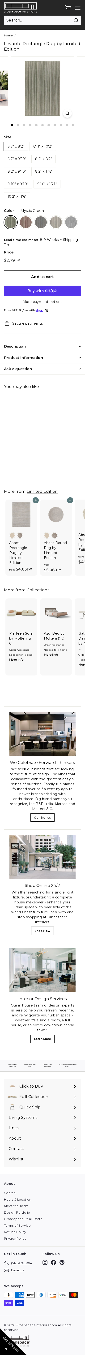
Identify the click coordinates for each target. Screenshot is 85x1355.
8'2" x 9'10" (17, 171)
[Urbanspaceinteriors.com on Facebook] (53, 1262)
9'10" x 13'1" (47, 184)
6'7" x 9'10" (17, 159)
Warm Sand (56, 222)
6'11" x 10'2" (42, 146)
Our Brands (44, 819)
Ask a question (18, 368)
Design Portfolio (17, 1212)
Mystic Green (10, 222)
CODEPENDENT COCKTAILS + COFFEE (68, 1065)
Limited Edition (42, 491)
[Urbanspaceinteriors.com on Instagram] (44, 1262)
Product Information (23, 357)
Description (15, 346)
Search (10, 1193)
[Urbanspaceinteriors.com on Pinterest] (62, 1262)
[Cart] (67, 8)
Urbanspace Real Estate (23, 1219)
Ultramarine (40, 222)
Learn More (43, 1040)
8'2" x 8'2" (43, 159)
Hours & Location (17, 1199)
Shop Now (44, 932)
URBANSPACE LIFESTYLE (12, 1065)
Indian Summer (25, 222)
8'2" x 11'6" (43, 171)
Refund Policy (15, 1232)
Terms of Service (17, 1225)
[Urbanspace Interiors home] (18, 1341)
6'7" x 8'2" (16, 146)
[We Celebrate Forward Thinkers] (42, 734)
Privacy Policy (15, 1238)
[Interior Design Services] (42, 970)
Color (24, 210)
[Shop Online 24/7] (42, 857)
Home (8, 35)
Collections (38, 589)
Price (9, 252)
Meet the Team (16, 1206)
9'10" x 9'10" (18, 184)
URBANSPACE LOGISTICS (48, 1065)
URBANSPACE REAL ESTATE (30, 1065)
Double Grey (71, 222)
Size (7, 137)
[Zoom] (67, 113)
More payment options (42, 302)
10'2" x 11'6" (17, 196)
